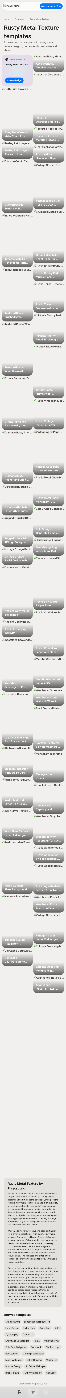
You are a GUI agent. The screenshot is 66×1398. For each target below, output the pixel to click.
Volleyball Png (51, 1340)
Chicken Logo (53, 1347)
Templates (20, 19)
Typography (11, 1334)
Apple (37, 1340)
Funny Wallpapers (33, 1372)
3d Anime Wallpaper (36, 1366)
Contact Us (28, 1334)
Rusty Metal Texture (39, 19)
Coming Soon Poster (33, 1353)
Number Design (13, 1366)
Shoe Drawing (12, 1321)
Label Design (12, 1328)
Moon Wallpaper (13, 1360)
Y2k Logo (51, 1372)
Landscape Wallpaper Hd (37, 1321)
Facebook (36, 1347)
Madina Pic (51, 1360)
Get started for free (51, 6)
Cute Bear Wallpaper (15, 1347)
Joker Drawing (34, 1360)
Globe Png (44, 1328)
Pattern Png (29, 1328)
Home (6, 19)
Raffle (57, 1328)
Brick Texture (12, 1372)
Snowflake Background (17, 1340)
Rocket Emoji (11, 1353)
